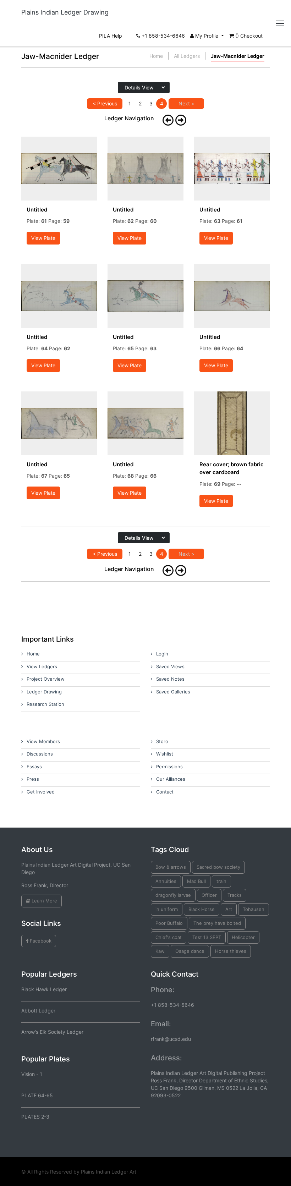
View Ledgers (42, 666)
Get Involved (41, 792)
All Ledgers (187, 56)
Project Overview (46, 679)
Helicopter (243, 937)
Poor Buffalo (169, 923)
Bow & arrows (170, 867)
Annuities (165, 881)
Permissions (169, 766)
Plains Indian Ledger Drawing (65, 12)
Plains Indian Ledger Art (108, 1172)
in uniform (166, 909)
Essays (34, 766)
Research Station (45, 704)
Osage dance (189, 951)
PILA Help (110, 36)
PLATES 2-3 (35, 1117)
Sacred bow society (218, 867)
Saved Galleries (173, 691)
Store (162, 741)
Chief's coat (168, 937)
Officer (209, 895)
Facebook (39, 941)
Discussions (40, 754)
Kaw (160, 951)
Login (162, 654)
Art (228, 909)
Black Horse (201, 909)
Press (33, 779)
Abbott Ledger (38, 1010)
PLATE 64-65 (37, 1095)
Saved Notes (170, 679)
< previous (105, 103)
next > (186, 103)
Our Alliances (170, 779)
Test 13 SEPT (206, 937)
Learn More (43, 901)
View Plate (43, 238)
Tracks (234, 895)
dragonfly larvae (173, 895)
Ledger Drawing (44, 691)
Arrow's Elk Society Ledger (52, 1032)
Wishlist (164, 754)
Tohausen (253, 909)
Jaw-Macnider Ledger (237, 56)
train (221, 881)
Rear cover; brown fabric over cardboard (231, 468)
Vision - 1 (31, 1074)
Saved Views (170, 666)
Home (156, 56)
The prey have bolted (217, 923)
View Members (43, 741)
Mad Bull (196, 881)
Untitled (37, 209)
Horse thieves (230, 951)
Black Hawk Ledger (44, 989)
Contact (165, 792)
